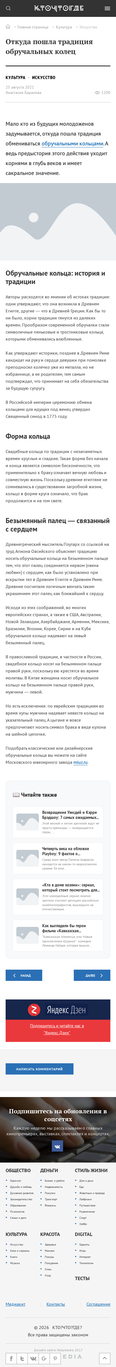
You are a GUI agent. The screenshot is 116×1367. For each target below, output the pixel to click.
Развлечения (87, 1211)
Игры (82, 1251)
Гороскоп (15, 1181)
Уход (48, 1275)
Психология (17, 1211)
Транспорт (51, 1199)
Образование (18, 1205)
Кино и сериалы (20, 1251)
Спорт (82, 1218)
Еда (81, 1187)
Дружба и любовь (21, 1187)
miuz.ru (80, 762)
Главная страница (32, 27)
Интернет (85, 1257)
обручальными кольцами (72, 143)
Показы (49, 1257)
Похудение (51, 1263)
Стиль (48, 1269)
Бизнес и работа (54, 1181)
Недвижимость (54, 1187)
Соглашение (98, 1304)
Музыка (15, 1263)
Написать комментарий (39, 1069)
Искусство (88, 27)
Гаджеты (84, 1244)
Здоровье (50, 1244)
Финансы (50, 1205)
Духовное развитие (22, 1193)
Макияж (50, 1251)
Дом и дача (86, 1181)
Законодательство (21, 1199)
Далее (90, 975)
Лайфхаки (85, 1199)
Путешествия (87, 1205)
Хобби (83, 1224)
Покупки (50, 1193)
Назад (26, 975)
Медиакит (15, 1304)
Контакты (55, 1304)
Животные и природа (92, 1193)
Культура (64, 27)
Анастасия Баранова (23, 92)
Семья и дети (18, 1218)
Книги (13, 1257)
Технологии (86, 1263)
